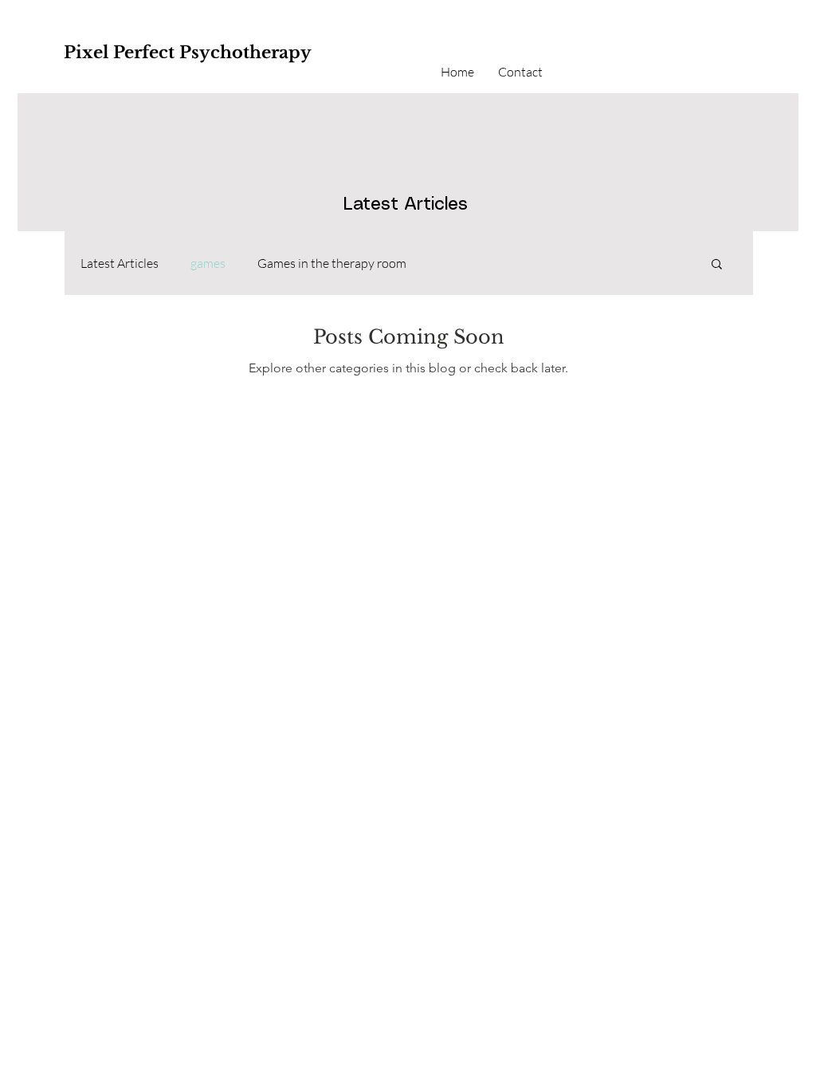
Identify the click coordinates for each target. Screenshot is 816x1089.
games (208, 263)
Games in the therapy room (331, 263)
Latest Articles (119, 263)
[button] (716, 265)
